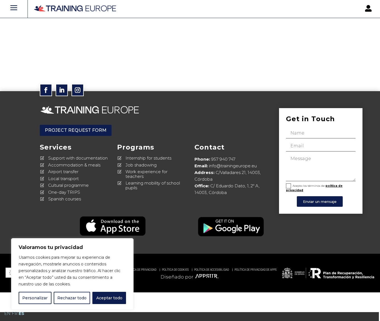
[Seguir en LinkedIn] (62, 90)
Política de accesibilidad (211, 269)
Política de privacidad (140, 269)
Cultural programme (68, 185)
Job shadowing (141, 165)
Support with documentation (78, 158)
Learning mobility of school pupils (152, 185)
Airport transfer (63, 171)
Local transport (63, 178)
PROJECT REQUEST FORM (76, 130)
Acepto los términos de (314, 188)
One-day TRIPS (64, 192)
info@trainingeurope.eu (233, 165)
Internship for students (148, 158)
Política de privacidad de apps (256, 269)
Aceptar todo (109, 297)
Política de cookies (175, 269)
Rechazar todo (72, 297)
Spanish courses (64, 198)
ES (21, 313)
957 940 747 (223, 159)
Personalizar (35, 297)
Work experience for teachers (146, 174)
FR (15, 313)
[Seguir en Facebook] (46, 90)
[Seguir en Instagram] (77, 90)
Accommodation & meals (74, 165)
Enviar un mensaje (320, 201)
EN (7, 313)
